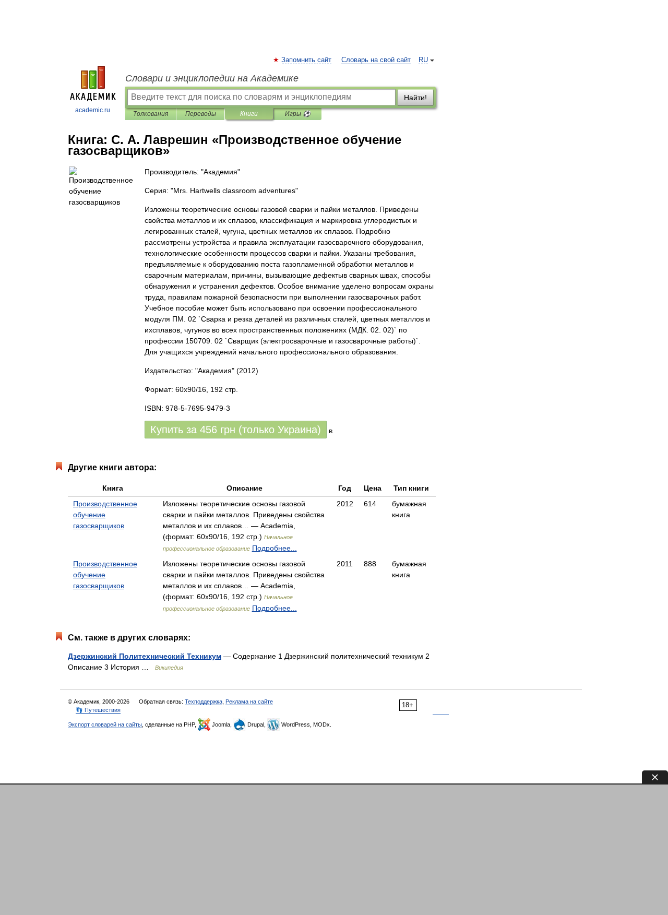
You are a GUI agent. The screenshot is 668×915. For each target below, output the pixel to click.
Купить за (235, 429)
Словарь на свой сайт (376, 60)
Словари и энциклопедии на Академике (212, 78)
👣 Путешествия (98, 710)
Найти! (415, 97)
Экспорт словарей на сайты (105, 724)
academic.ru (92, 110)
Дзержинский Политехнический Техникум (144, 656)
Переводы (200, 113)
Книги (249, 113)
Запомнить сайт (306, 60)
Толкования (150, 113)
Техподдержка (203, 701)
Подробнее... (274, 548)
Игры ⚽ (298, 113)
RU (423, 60)
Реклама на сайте (249, 701)
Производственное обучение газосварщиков (105, 515)
